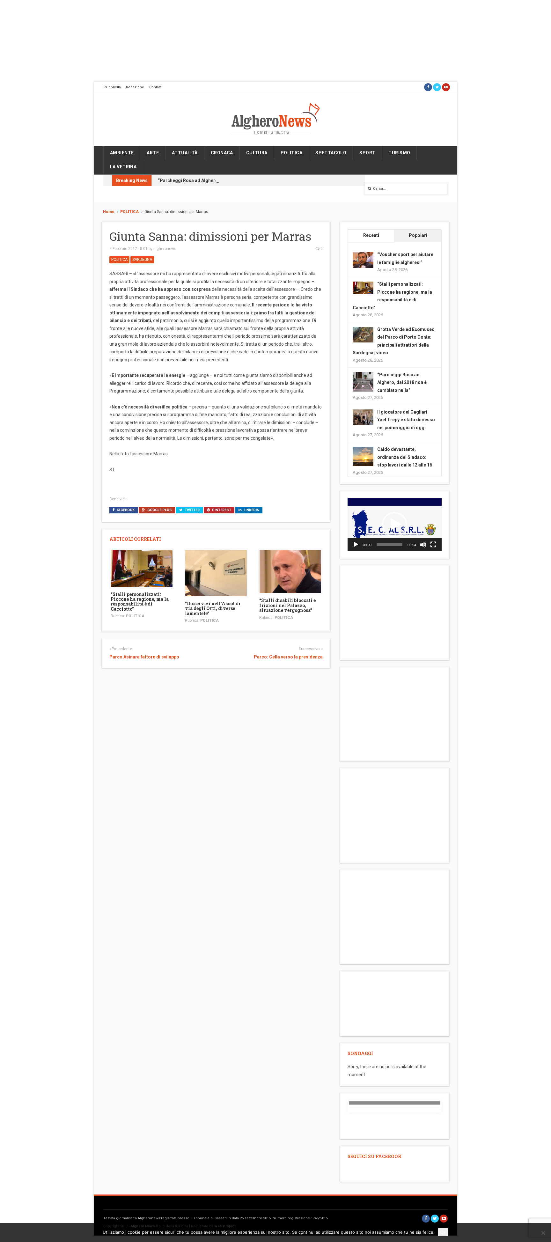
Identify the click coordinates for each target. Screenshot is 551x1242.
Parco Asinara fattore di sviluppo (144, 656)
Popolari (418, 235)
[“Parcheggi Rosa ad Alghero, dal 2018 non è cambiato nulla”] (363, 382)
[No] (543, 1233)
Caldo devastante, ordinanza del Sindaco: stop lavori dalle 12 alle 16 (404, 457)
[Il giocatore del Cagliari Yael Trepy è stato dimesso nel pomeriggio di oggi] (363, 416)
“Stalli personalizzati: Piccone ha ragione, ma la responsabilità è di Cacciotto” (140, 601)
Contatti (155, 87)
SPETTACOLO (330, 152)
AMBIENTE (122, 152)
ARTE (153, 152)
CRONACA (222, 152)
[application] (395, 524)
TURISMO (399, 152)
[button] (394, 524)
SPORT (367, 152)
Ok (443, 1232)
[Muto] (423, 544)
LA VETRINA (123, 166)
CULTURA (257, 152)
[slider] (389, 544)
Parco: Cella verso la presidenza (288, 656)
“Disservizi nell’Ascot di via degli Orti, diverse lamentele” (212, 608)
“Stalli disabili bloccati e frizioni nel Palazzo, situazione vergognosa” (287, 605)
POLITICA (291, 152)
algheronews (164, 248)
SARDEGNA (142, 259)
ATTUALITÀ (185, 152)
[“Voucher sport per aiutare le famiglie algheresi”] (363, 259)
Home (108, 211)
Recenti (371, 235)
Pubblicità (112, 87)
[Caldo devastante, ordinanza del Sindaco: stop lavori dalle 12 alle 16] (363, 456)
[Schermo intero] (433, 544)
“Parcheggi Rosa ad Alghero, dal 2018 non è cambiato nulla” (221, 180)
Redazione (135, 87)
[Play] (356, 544)
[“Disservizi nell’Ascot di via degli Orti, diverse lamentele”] (216, 572)
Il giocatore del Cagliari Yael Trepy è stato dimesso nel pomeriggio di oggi (406, 419)
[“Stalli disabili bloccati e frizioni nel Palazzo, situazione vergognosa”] (290, 571)
